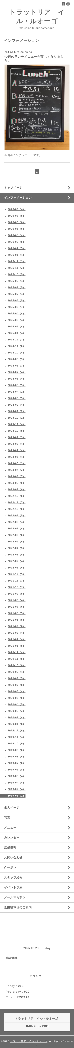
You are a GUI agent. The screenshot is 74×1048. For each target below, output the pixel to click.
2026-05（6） (16, 228)
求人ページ (12, 807)
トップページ (13, 187)
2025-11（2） (16, 268)
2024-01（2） (16, 411)
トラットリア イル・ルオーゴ (28, 1041)
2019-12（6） (16, 730)
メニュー (10, 827)
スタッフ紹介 (13, 877)
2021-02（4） (16, 639)
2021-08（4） (16, 600)
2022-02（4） (16, 561)
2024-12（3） (16, 339)
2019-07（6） (16, 763)
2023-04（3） (16, 470)
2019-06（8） (16, 769)
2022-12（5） (16, 496)
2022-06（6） (16, 535)
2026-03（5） (16, 241)
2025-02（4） (16, 326)
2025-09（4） (16, 281)
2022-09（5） (16, 515)
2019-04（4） (16, 782)
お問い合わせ (13, 857)
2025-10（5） (16, 274)
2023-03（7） (16, 476)
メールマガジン (15, 897)
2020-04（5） (16, 704)
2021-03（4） (16, 632)
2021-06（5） (16, 613)
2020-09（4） (16, 672)
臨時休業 (12, 957)
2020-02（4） (16, 717)
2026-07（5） (16, 215)
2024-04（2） (16, 391)
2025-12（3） (16, 261)
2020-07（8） (16, 685)
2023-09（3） (16, 437)
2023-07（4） (16, 450)
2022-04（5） (16, 548)
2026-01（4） (16, 254)
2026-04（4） (16, 235)
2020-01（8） (16, 724)
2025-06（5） (16, 300)
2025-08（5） (16, 287)
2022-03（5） (16, 554)
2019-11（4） (16, 737)
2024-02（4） (16, 404)
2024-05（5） (16, 385)
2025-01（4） (16, 333)
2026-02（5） (16, 248)
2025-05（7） (16, 307)
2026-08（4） (16, 209)
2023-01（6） (16, 489)
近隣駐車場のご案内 (18, 907)
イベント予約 (13, 887)
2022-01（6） (16, 567)
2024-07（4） (16, 372)
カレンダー (12, 837)
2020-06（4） (16, 691)
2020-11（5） (16, 658)
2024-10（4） (16, 352)
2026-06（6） (16, 222)
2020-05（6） (16, 698)
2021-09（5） (16, 593)
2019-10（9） (16, 743)
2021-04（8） (16, 626)
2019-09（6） (16, 750)
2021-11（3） (16, 580)
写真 (7, 817)
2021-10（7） (16, 587)
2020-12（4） (16, 652)
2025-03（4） (16, 320)
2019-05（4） (16, 776)
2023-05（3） (16, 463)
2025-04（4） (16, 313)
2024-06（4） (16, 378)
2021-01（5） (16, 645)
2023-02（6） (16, 483)
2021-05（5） (16, 619)
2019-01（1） (16, 795)
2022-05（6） (16, 541)
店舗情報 (10, 847)
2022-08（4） (16, 522)
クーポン (10, 867)
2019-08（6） (16, 756)
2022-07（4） (16, 528)
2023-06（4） (16, 456)
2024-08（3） (16, 365)
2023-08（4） (16, 443)
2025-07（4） (16, 294)
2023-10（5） (16, 430)
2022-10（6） (16, 509)
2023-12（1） (16, 417)
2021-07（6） (16, 606)
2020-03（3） (16, 711)
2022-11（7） (16, 502)
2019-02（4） (16, 789)
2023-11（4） (16, 424)
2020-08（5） (16, 678)
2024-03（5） (16, 398)
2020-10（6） (16, 665)
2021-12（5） (16, 574)
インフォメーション (18, 197)
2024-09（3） (16, 359)
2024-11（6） (16, 346)
